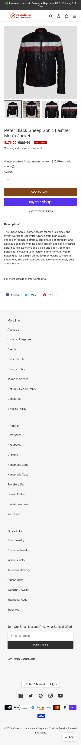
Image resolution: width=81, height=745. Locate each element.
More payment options (40, 211)
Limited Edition (16, 494)
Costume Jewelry (18, 550)
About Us (13, 329)
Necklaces (14, 444)
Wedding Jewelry (18, 589)
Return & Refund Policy (22, 388)
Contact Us (14, 398)
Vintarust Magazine (19, 339)
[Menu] (75, 16)
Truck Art (13, 609)
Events (12, 349)
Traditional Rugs (17, 599)
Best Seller (14, 434)
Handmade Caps (18, 474)
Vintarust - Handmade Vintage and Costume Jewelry (40, 728)
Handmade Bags (18, 464)
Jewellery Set (16, 484)
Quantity (8, 171)
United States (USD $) (39, 684)
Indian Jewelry (16, 560)
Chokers (13, 454)
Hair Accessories (18, 504)
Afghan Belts (15, 579)
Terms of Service (18, 379)
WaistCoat (14, 514)
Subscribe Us (16, 359)
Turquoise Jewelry (19, 570)
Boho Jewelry (16, 540)
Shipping (9, 148)
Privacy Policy (16, 369)
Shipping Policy (17, 408)
